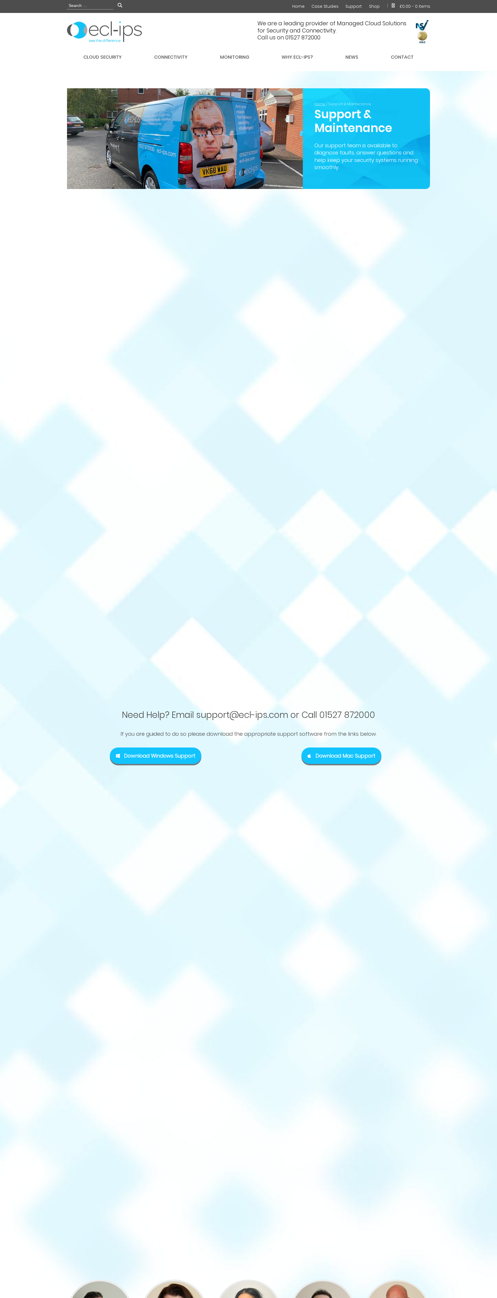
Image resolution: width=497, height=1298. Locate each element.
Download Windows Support (159, 755)
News (351, 57)
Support (353, 6)
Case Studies (325, 6)
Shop (374, 6)
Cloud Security (102, 57)
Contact (402, 57)
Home (298, 6)
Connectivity (171, 57)
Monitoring (234, 57)
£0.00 (414, 6)
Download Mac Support (345, 755)
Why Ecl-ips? (297, 57)
